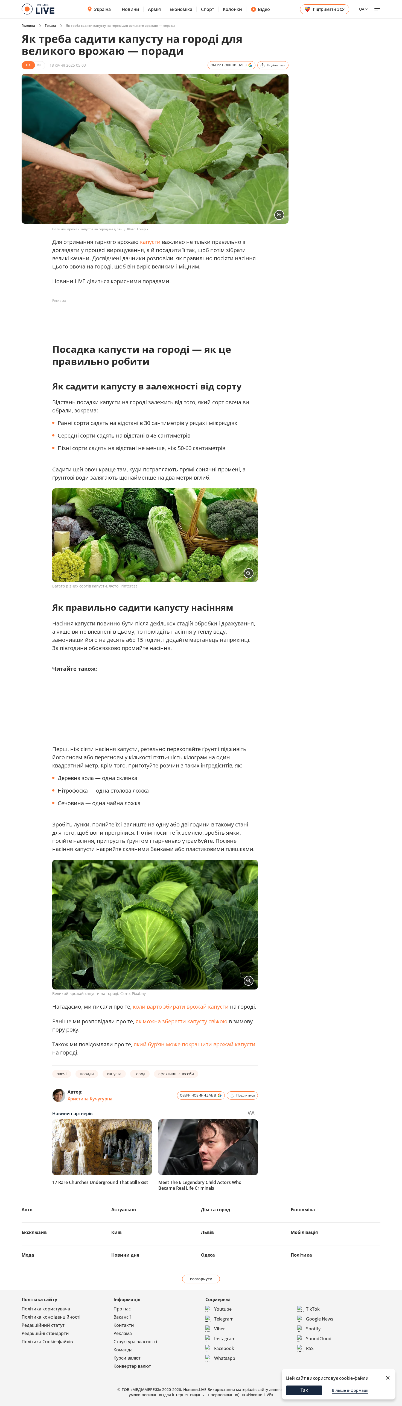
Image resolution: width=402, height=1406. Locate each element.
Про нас (122, 1309)
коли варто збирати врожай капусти (181, 1006)
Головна (28, 25)
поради (87, 1073)
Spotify (313, 1329)
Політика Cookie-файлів (47, 1342)
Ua (361, 9)
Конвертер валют (132, 1366)
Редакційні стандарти (45, 1333)
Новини (130, 9)
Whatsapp (224, 1358)
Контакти (123, 1325)
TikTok (313, 1309)
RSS (310, 1348)
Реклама (122, 1333)
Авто (27, 1210)
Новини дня (125, 1255)
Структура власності (135, 1342)
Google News (319, 1319)
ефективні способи (176, 1073)
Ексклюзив (34, 1232)
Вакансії (122, 1317)
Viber (219, 1329)
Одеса (208, 1255)
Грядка (50, 25)
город (140, 1073)
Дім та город (215, 1210)
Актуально (123, 1210)
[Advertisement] (151, 317)
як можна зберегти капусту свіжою (182, 1021)
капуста (114, 1073)
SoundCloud (318, 1339)
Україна (102, 9)
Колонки (232, 9)
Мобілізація (304, 1232)
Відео (264, 9)
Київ (116, 1232)
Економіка (181, 9)
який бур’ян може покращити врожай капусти (194, 1044)
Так (304, 1390)
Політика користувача (46, 1309)
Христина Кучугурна (90, 1099)
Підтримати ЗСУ (329, 9)
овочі (62, 1073)
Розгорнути (201, 1278)
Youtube (223, 1309)
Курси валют (127, 1358)
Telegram (224, 1319)
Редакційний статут (43, 1325)
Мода (28, 1255)
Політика (301, 1255)
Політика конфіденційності (51, 1317)
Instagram (224, 1339)
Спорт (207, 9)
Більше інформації (350, 1390)
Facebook (224, 1348)
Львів (207, 1232)
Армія (154, 9)
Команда (123, 1350)
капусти (150, 242)
